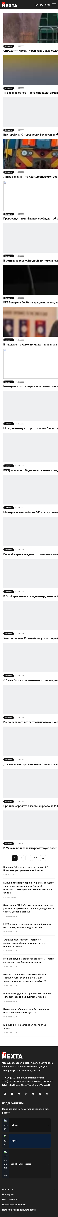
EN (36, 5)
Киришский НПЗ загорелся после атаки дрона (25, 1027)
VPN (47, 5)
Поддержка (8, 1194)
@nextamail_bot (35, 1066)
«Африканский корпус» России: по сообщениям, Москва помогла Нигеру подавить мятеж (24, 943)
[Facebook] (33, 1093)
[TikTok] (26, 1093)
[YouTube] (4, 1093)
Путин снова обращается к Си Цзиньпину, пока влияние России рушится (26, 1011)
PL (41, 5)
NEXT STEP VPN (10, 1199)
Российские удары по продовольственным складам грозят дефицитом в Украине (27, 995)
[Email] (47, 1093)
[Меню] (54, 4)
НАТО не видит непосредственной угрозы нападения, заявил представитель (27, 926)
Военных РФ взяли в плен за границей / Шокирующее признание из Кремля (25, 869)
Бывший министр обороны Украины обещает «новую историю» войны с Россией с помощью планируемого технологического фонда (28, 887)
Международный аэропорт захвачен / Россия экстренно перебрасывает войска (28, 960)
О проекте (7, 1189)
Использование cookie (14, 1204)
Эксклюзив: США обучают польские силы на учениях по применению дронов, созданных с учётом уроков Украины (28, 908)
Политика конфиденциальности (19, 1209)
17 (35, 858)
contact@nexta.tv (32, 1070)
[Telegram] (19, 1093)
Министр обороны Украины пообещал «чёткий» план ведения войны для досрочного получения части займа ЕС (24, 977)
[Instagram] (40, 1093)
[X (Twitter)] (12, 1093)
